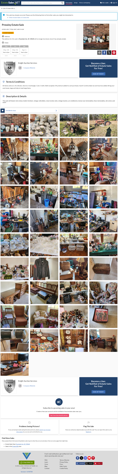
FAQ (46, 460)
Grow (46, 464)
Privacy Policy (64, 462)
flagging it (88, 432)
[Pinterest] (93, 458)
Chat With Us (28, 462)
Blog (46, 466)
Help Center (63, 466)
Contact (47, 468)
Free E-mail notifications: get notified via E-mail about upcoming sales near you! (59, 455)
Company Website (29, 68)
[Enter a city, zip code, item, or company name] (62, 3)
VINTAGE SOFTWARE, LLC (31, 466)
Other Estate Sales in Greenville (19, 17)
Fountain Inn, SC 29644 (23, 444)
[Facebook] (77, 458)
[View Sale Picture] (15, 125)
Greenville (15, 446)
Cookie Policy (64, 468)
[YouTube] (89, 458)
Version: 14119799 (27, 472)
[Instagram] (85, 458)
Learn (46, 462)
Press (61, 464)
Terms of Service (64, 460)
